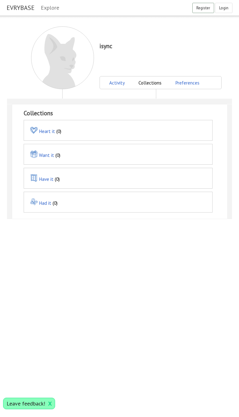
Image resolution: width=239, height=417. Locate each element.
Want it (46, 155)
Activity (117, 83)
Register (203, 8)
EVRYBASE (21, 8)
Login (223, 8)
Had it (45, 203)
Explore (50, 7)
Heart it (47, 131)
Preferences (187, 83)
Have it (46, 179)
